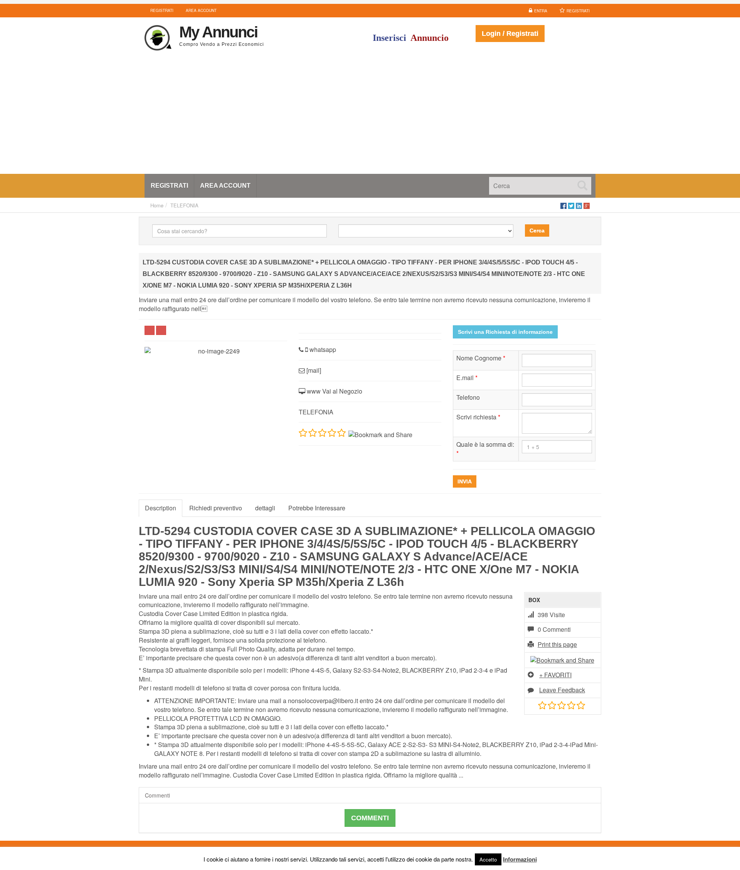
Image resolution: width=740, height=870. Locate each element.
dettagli (265, 507)
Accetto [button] (488, 859)
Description (160, 507)
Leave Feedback (562, 689)
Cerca (537, 230)
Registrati (578, 10)
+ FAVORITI (555, 674)
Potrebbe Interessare (316, 507)
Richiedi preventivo (215, 507)
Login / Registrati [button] (510, 33)
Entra (540, 10)
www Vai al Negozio (333, 391)
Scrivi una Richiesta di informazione (505, 332)
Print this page (557, 644)
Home (156, 205)
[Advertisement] (370, 116)
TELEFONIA (184, 205)
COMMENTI (370, 818)
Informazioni (520, 859)
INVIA (464, 481)
